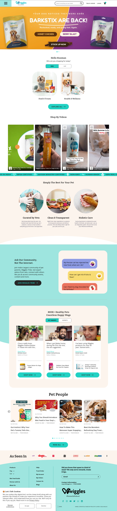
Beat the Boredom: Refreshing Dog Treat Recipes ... (93, 428)
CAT (65, 66)
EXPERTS (65, 320)
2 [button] (59, 52)
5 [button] (60, 439)
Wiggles (105, 506)
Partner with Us (15, 482)
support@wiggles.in (67, 484)
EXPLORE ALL (57, 107)
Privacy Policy (34, 500)
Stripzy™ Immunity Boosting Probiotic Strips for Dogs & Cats (91, 366)
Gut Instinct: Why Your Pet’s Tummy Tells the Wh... (20, 428)
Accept (27, 506)
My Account (40, 474)
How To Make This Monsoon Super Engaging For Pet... (70, 428)
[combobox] (69, 3)
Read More (21, 351)
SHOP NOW (28, 375)
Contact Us (39, 481)
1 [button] (57, 52)
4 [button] (58, 439)
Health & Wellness (72, 99)
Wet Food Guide (15, 478)
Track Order (40, 471)
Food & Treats (45, 99)
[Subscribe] (98, 477)
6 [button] (62, 439)
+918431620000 (77, 484)
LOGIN (99, 3)
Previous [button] (6, 29)
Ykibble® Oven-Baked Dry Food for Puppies (62, 366)
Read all (57, 445)
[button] (6, 3)
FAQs (37, 467)
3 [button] (57, 439)
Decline (43, 506)
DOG (52, 66)
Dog (11, 471)
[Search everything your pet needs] (81, 3)
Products (12, 467)
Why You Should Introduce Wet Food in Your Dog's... (46, 418)
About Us (13, 485)
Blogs (38, 484)
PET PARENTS (52, 320)
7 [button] (63, 439)
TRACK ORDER (90, 3)
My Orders (39, 478)
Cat (11, 473)
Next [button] (110, 28)
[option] (58, 28)
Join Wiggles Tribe (26, 283)
